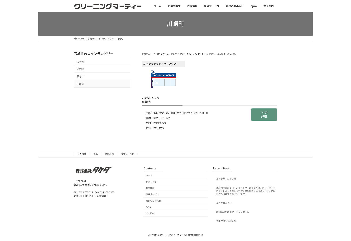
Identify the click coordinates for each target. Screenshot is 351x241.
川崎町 (80, 83)
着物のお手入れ (153, 200)
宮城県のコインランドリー (94, 54)
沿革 (95, 154)
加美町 (80, 61)
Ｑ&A (148, 207)
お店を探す (151, 181)
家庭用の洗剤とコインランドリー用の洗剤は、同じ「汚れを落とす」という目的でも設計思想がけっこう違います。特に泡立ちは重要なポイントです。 (245, 190)
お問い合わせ (127, 154)
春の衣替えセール (225, 203)
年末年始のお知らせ (226, 220)
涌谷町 (80, 68)
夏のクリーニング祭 (226, 178)
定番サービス (152, 194)
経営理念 (109, 154)
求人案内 (150, 213)
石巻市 (80, 76)
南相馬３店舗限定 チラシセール (232, 212)
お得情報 (150, 188)
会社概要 (82, 154)
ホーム (149, 175)
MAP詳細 (264, 114)
